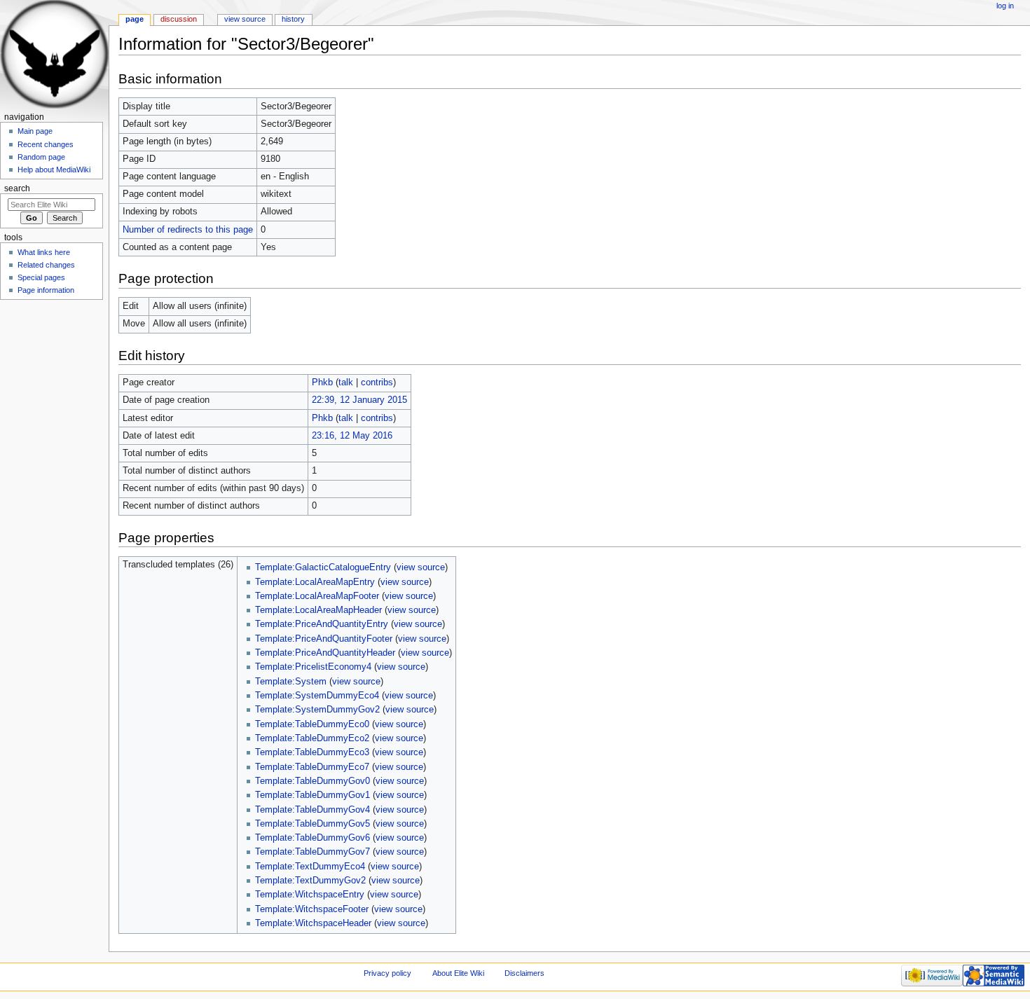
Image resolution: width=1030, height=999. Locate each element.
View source (245, 19)
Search (17, 188)
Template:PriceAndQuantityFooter (323, 639)
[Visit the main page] (54, 54)
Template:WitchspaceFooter (312, 909)
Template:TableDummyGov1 (312, 795)
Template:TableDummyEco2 (312, 738)
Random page (41, 157)
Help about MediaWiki (54, 169)
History (293, 19)
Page (134, 19)
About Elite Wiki (458, 973)
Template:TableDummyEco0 (312, 724)
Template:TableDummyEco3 (312, 752)
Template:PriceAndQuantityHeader (325, 653)
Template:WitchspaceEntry (309, 895)
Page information (46, 290)
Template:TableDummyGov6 (312, 838)
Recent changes (46, 144)
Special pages (41, 277)
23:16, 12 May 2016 (352, 436)
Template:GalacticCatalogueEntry (323, 567)
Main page (35, 131)
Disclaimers (524, 973)
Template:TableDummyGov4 (312, 810)
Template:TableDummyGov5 (312, 824)
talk (345, 382)
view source (421, 567)
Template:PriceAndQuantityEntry (321, 624)
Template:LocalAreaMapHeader (318, 610)
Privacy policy (387, 973)
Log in (1005, 5)
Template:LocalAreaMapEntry (315, 582)
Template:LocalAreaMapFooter (317, 596)
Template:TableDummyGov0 (312, 781)
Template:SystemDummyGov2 (317, 710)
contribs (377, 382)
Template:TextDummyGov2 (310, 881)
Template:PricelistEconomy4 (313, 667)
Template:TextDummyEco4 (310, 866)
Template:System (291, 682)
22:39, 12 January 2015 (359, 400)
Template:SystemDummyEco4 (317, 696)
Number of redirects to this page (188, 230)
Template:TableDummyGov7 (312, 852)
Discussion (178, 19)
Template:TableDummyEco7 (312, 767)
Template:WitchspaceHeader (313, 923)
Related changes (46, 265)
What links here (44, 252)
